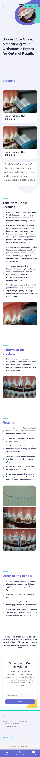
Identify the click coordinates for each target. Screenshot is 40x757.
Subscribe (20, 701)
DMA (9, 728)
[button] (21, 6)
